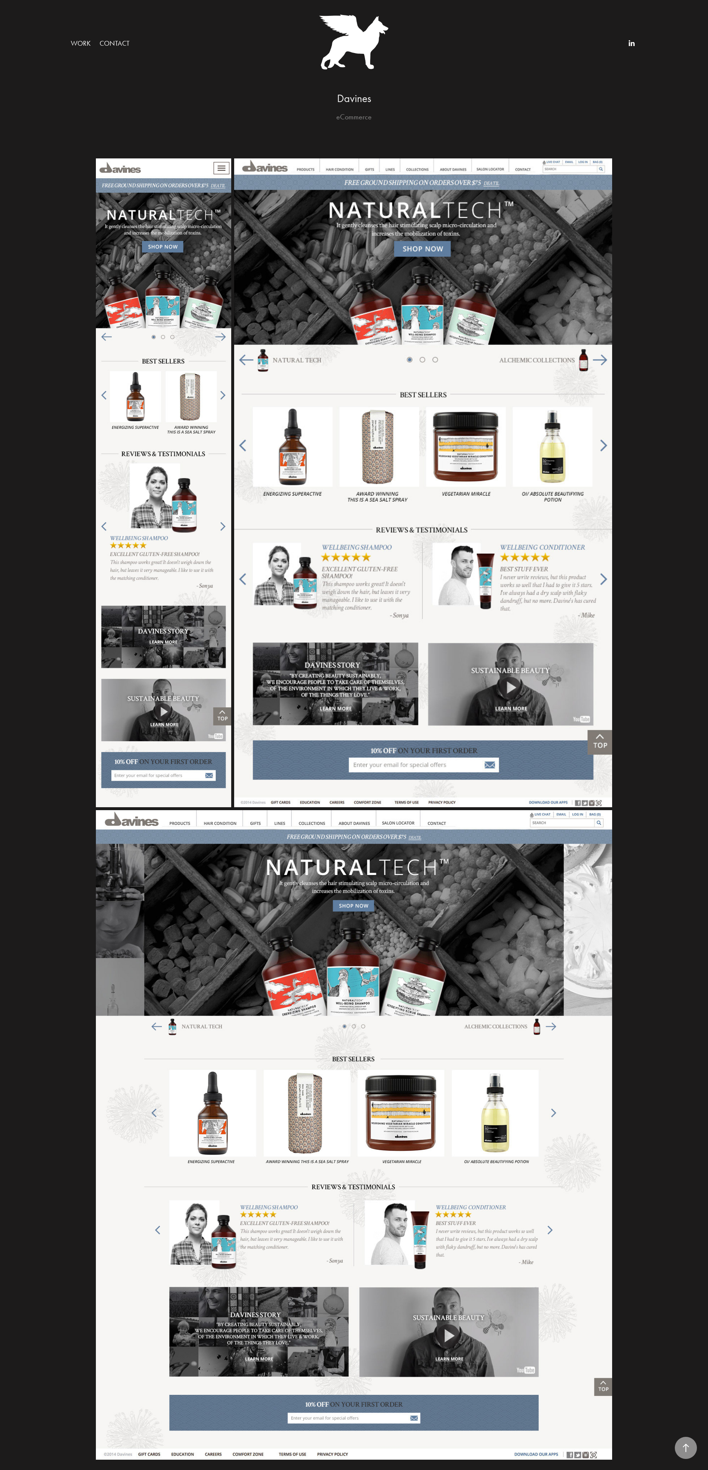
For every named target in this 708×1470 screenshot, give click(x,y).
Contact (114, 43)
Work (81, 43)
